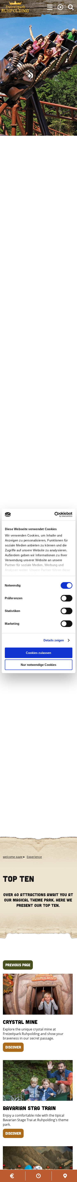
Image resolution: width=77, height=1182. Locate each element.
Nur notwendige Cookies (38, 664)
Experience (34, 857)
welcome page (13, 857)
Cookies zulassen (38, 653)
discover (13, 1047)
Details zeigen (54, 640)
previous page (17, 965)
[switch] (66, 598)
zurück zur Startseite (15, 6)
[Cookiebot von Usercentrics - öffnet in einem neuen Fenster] (54, 514)
